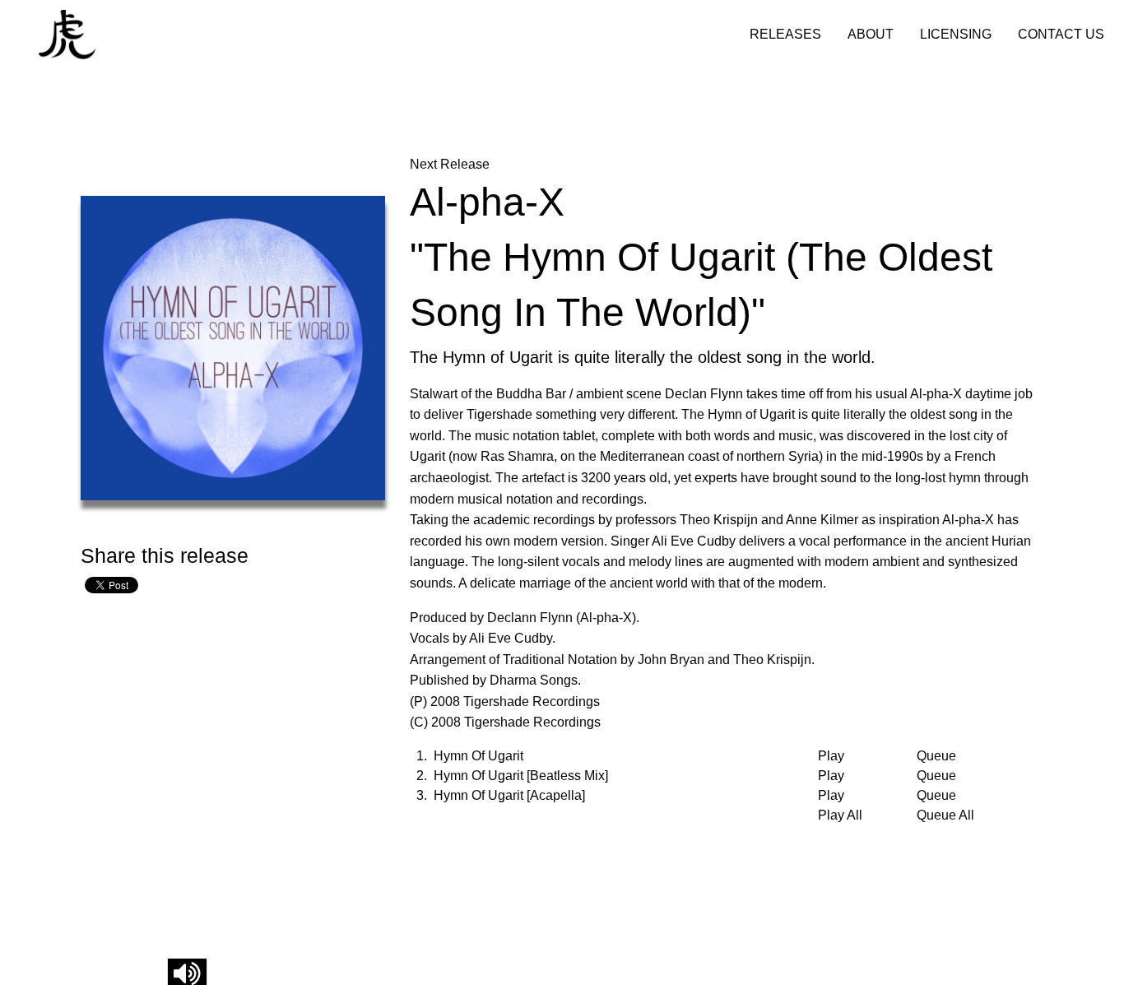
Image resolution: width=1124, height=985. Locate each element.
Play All (840, 815)
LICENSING (956, 34)
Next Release (450, 164)
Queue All (945, 815)
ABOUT (871, 34)
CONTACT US (1061, 34)
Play (831, 756)
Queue (936, 756)
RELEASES (785, 34)
